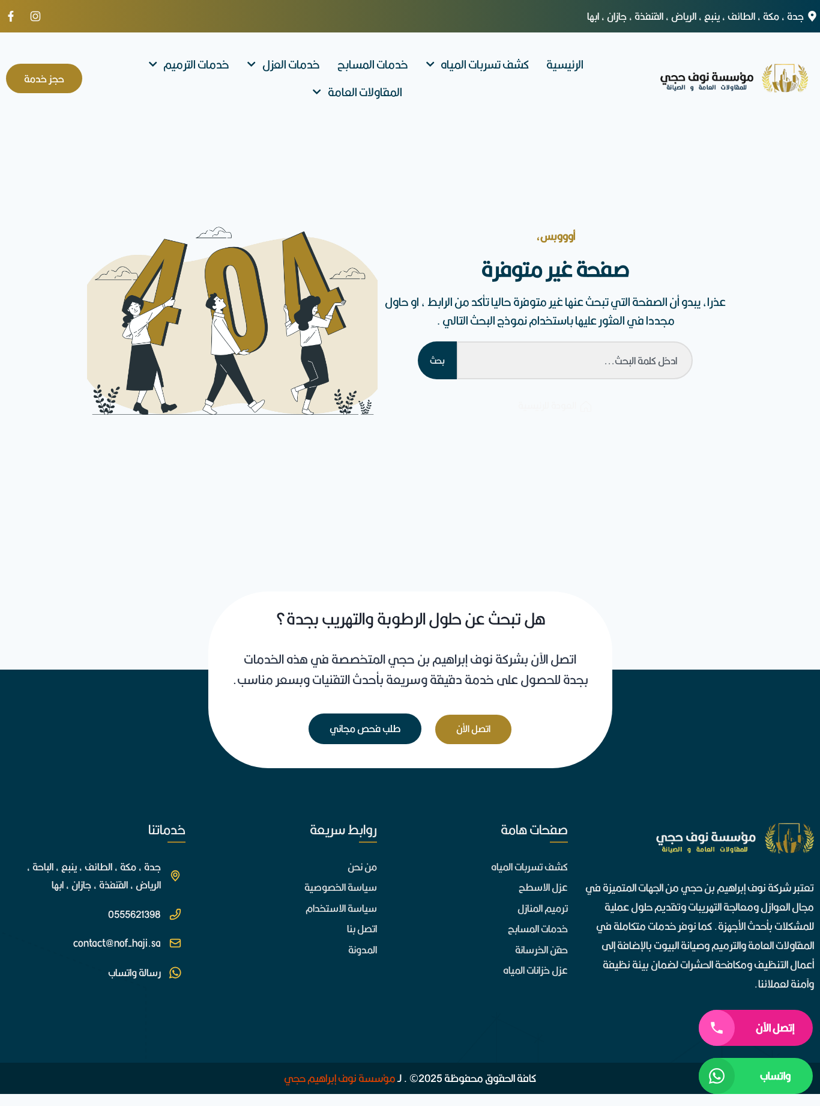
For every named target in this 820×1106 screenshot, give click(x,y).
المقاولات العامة (365, 91)
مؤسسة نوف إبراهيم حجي (340, 1078)
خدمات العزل (290, 64)
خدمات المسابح (372, 64)
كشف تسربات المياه (485, 64)
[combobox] (575, 360)
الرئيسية (564, 64)
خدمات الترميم (196, 64)
